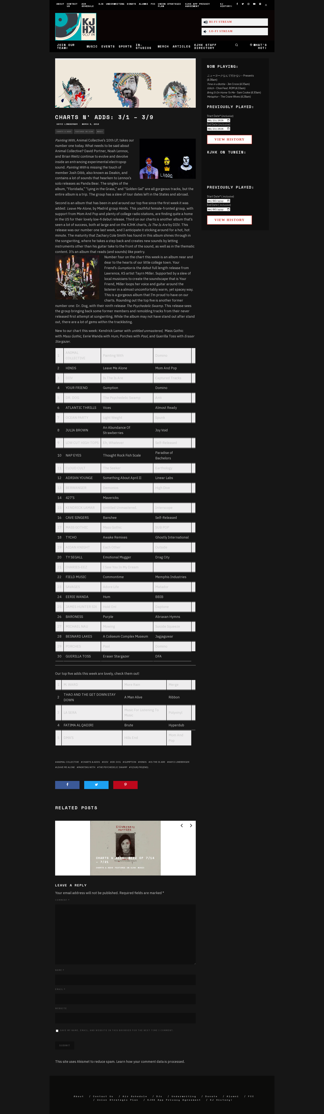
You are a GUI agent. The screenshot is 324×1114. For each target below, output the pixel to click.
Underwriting (115, 3)
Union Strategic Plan (169, 5)
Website (61, 1008)
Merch (163, 46)
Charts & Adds (64, 131)
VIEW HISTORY (229, 139)
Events (108, 46)
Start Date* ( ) (220, 196)
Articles (181, 46)
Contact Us (72, 5)
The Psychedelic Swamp (113, 767)
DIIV (106, 761)
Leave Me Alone (66, 767)
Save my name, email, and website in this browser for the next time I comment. (117, 1030)
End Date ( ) (219, 205)
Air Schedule (88, 5)
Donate (131, 3)
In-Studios (143, 46)
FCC (153, 3)
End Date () (218, 124)
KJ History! (226, 5)
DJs (101, 3)
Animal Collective (68, 761)
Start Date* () (220, 116)
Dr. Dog (116, 761)
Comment (62, 900)
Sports (125, 46)
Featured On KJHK (84, 131)
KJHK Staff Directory (205, 46)
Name (59, 970)
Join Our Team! (66, 46)
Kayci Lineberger (67, 124)
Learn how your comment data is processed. (150, 1061)
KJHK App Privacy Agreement (197, 5)
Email (60, 989)
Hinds (143, 761)
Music (92, 46)
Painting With (86, 767)
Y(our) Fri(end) (139, 767)
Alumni (143, 3)
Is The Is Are (157, 761)
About (60, 3)
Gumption (130, 761)
